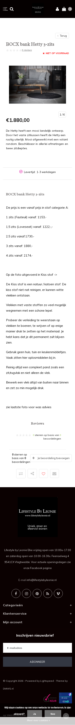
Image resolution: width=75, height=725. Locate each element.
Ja (34, 714)
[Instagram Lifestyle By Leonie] (26, 593)
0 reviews (27, 50)
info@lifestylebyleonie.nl (42, 580)
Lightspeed (47, 680)
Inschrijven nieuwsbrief (35, 635)
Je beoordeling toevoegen (54, 458)
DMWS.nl (8, 688)
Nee (53, 714)
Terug (63, 35)
